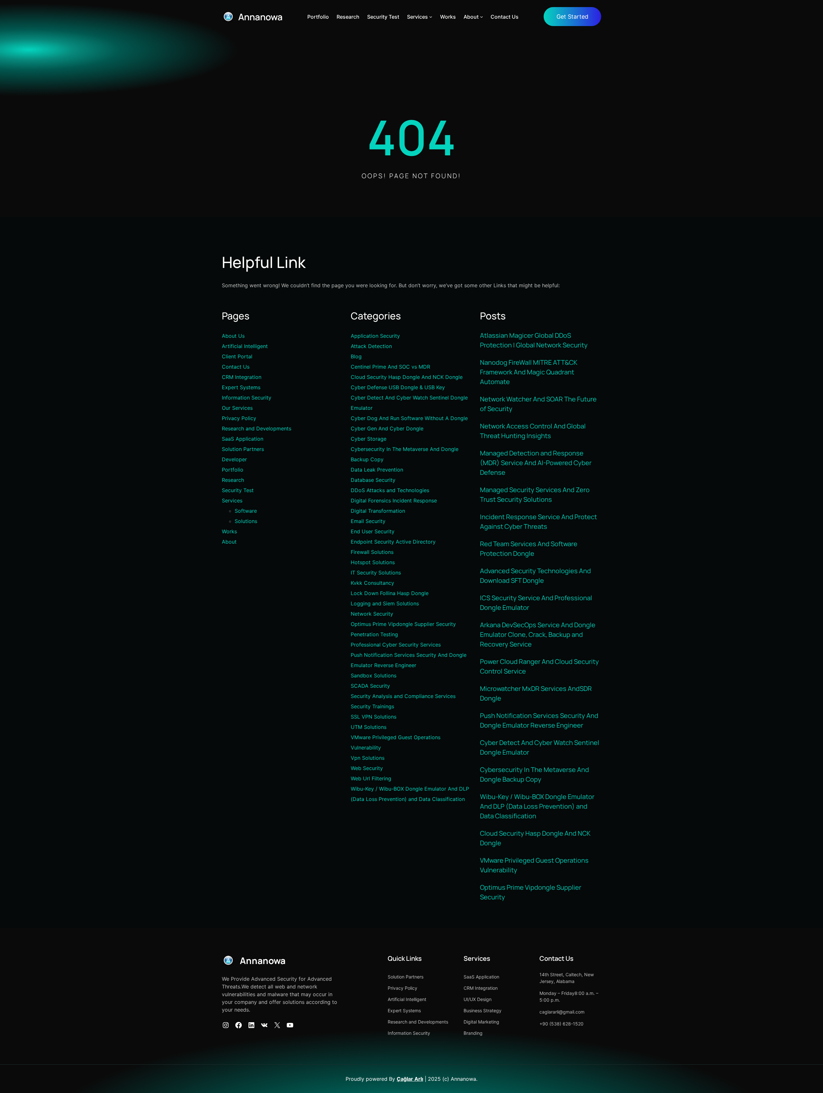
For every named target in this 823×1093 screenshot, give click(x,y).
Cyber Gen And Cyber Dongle (387, 428)
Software (246, 511)
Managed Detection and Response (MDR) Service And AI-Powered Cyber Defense (536, 463)
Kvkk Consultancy (372, 583)
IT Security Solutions (376, 572)
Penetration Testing (374, 634)
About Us (233, 336)
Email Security (368, 521)
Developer (234, 459)
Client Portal (237, 356)
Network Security (372, 614)
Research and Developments (256, 428)
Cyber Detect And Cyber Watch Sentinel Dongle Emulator (539, 747)
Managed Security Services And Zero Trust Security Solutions (535, 494)
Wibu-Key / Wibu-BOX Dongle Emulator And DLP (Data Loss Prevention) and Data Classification (537, 806)
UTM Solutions (368, 727)
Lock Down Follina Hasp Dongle (390, 593)
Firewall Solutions (372, 552)
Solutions (246, 521)
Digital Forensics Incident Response (394, 500)
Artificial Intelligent (245, 346)
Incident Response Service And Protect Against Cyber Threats (538, 521)
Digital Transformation (378, 511)
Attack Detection (371, 346)
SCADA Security (370, 686)
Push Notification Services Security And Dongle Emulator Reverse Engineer (539, 720)
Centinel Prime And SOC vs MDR (390, 366)
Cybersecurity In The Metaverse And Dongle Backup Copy (534, 774)
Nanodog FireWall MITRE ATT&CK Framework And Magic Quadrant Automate (528, 372)
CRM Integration (241, 377)
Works (229, 531)
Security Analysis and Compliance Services (403, 696)
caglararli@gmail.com (561, 1012)
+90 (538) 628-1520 (561, 1023)
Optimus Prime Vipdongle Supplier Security (403, 624)
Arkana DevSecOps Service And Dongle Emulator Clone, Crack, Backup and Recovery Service (537, 634)
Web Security (367, 768)
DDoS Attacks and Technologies (390, 490)
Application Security (375, 336)
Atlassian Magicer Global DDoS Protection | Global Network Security (534, 340)
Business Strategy (483, 1010)
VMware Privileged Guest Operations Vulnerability (534, 865)
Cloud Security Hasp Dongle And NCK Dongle (407, 377)
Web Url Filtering (371, 778)
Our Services (237, 408)
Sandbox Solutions (373, 675)
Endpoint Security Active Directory (393, 541)
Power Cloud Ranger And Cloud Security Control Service (539, 666)
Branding (473, 1033)
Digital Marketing (481, 1021)
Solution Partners (243, 449)
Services (232, 500)
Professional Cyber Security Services (396, 644)
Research (233, 480)
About (229, 541)
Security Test (238, 490)
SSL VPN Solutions (373, 716)
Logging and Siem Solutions (385, 603)
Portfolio (232, 469)
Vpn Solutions (367, 758)
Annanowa (260, 17)
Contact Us (235, 366)
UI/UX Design (478, 999)
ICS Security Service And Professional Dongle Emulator (536, 602)
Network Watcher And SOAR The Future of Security (538, 404)
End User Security (372, 531)
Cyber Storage (368, 439)
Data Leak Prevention (377, 469)
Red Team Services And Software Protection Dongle (528, 548)
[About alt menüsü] (481, 16)
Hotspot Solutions (373, 562)
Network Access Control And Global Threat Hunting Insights (533, 431)
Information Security (246, 397)
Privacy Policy (239, 418)
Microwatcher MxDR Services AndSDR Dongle (536, 693)
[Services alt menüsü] (430, 16)
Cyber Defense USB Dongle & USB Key (398, 387)
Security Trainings (372, 706)
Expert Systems (241, 387)
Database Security (373, 480)
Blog (356, 356)
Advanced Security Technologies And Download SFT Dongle (535, 575)
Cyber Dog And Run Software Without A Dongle (409, 418)
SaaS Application (242, 439)
